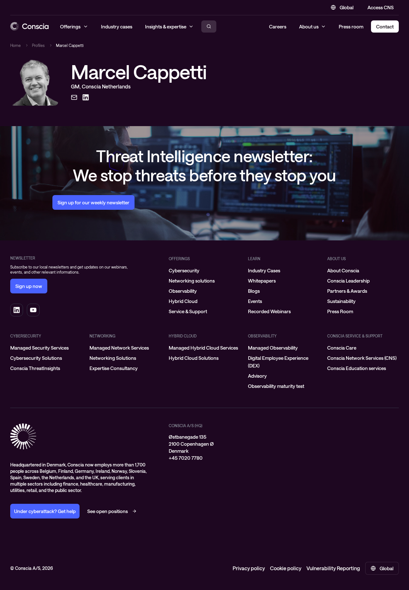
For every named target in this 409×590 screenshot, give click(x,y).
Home (15, 45)
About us (309, 26)
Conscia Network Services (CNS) (362, 358)
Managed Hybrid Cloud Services (203, 348)
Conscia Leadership (348, 281)
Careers (277, 26)
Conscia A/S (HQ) (185, 425)
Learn (254, 258)
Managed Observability (273, 348)
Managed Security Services (39, 348)
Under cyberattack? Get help (45, 511)
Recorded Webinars (269, 311)
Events (255, 301)
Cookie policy (285, 568)
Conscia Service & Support (354, 336)
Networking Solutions (112, 358)
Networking (102, 336)
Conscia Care (341, 348)
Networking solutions (192, 281)
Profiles (38, 45)
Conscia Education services (356, 368)
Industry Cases (264, 270)
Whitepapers (262, 281)
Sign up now (28, 286)
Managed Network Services (119, 348)
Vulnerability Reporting (333, 568)
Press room (351, 26)
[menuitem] (204, 270)
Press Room (340, 311)
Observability (183, 291)
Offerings (179, 258)
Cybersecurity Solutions (36, 358)
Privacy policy (249, 568)
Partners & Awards (347, 291)
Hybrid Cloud (183, 301)
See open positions (107, 511)
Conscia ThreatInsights (35, 368)
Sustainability (341, 301)
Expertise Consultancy (113, 368)
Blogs (254, 291)
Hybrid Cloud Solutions (194, 358)
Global (346, 7)
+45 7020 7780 (186, 458)
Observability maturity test (276, 386)
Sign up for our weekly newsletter (93, 202)
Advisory (257, 376)
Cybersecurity (184, 270)
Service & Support (188, 311)
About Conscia (343, 270)
